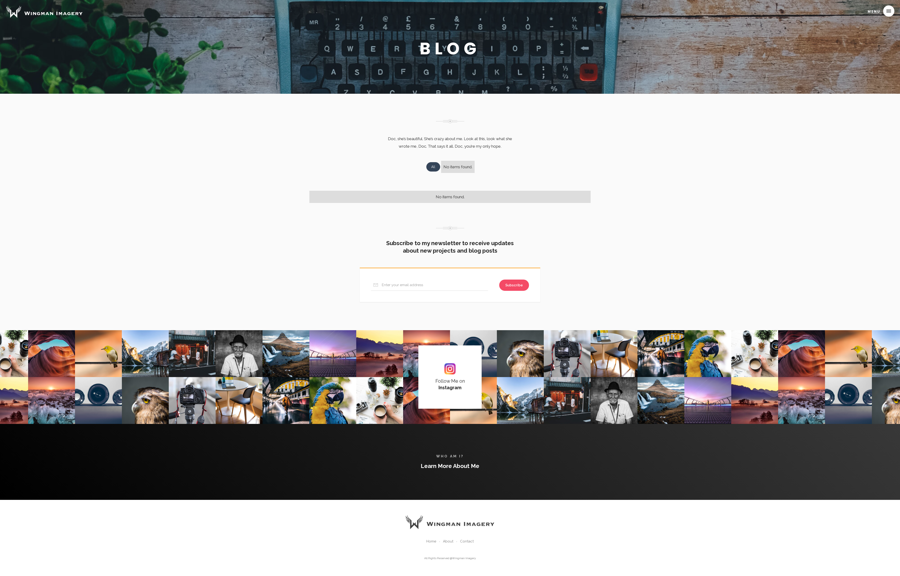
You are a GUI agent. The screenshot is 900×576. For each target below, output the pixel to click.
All (433, 167)
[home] (44, 10)
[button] (879, 11)
